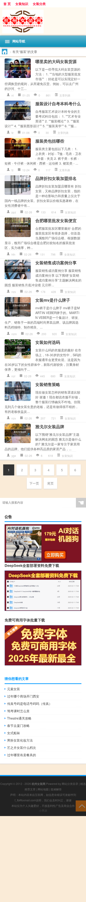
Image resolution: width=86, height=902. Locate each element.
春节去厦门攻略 (18, 725)
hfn (13, 254)
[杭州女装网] (43, 21)
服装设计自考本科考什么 (58, 104)
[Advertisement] (43, 859)
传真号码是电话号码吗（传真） (29, 703)
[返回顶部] (81, 805)
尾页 (50, 483)
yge (13, 456)
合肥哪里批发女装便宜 (56, 220)
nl (12, 95)
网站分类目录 (70, 784)
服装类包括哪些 (49, 141)
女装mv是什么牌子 (52, 300)
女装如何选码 (47, 342)
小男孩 (43, 810)
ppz (13, 212)
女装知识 (21, 3)
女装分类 (39, 3)
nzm (14, 334)
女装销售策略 (47, 384)
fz (12, 133)
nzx (13, 292)
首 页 (7, 3)
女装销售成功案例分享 (56, 263)
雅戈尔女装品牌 (49, 427)
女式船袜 (13, 733)
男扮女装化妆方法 (20, 740)
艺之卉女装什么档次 (21, 747)
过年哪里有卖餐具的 (21, 755)
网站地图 (43, 789)
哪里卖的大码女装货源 (56, 61)
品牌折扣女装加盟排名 (56, 178)
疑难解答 (56, 789)
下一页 (34, 483)
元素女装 (13, 689)
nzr (13, 376)
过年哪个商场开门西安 (23, 696)
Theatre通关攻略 (19, 718)
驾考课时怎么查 (18, 711)
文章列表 (64, 95)
